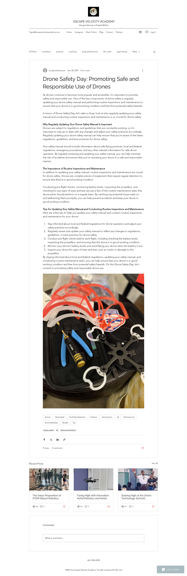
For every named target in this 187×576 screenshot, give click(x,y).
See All (155, 463)
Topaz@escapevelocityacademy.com (44, 32)
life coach (107, 51)
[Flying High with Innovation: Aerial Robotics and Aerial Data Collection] (93, 479)
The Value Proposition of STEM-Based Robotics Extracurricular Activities (47, 497)
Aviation (93, 417)
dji (118, 417)
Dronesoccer (129, 417)
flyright (65, 422)
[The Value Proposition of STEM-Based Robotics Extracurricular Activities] (49, 479)
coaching (73, 51)
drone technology (68, 430)
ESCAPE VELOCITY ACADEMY (94, 21)
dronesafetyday (51, 422)
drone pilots (48, 430)
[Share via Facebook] (44, 439)
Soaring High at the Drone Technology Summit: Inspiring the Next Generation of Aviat (136, 497)
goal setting (122, 51)
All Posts (32, 51)
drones (48, 417)
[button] (154, 52)
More (135, 51)
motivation (46, 51)
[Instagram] (140, 32)
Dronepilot (59, 417)
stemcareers (107, 417)
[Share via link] (64, 439)
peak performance (90, 51)
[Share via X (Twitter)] (51, 439)
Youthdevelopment (77, 417)
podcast (59, 51)
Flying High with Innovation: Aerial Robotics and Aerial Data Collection (93, 497)
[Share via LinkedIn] (57, 439)
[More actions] (142, 70)
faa (74, 422)
